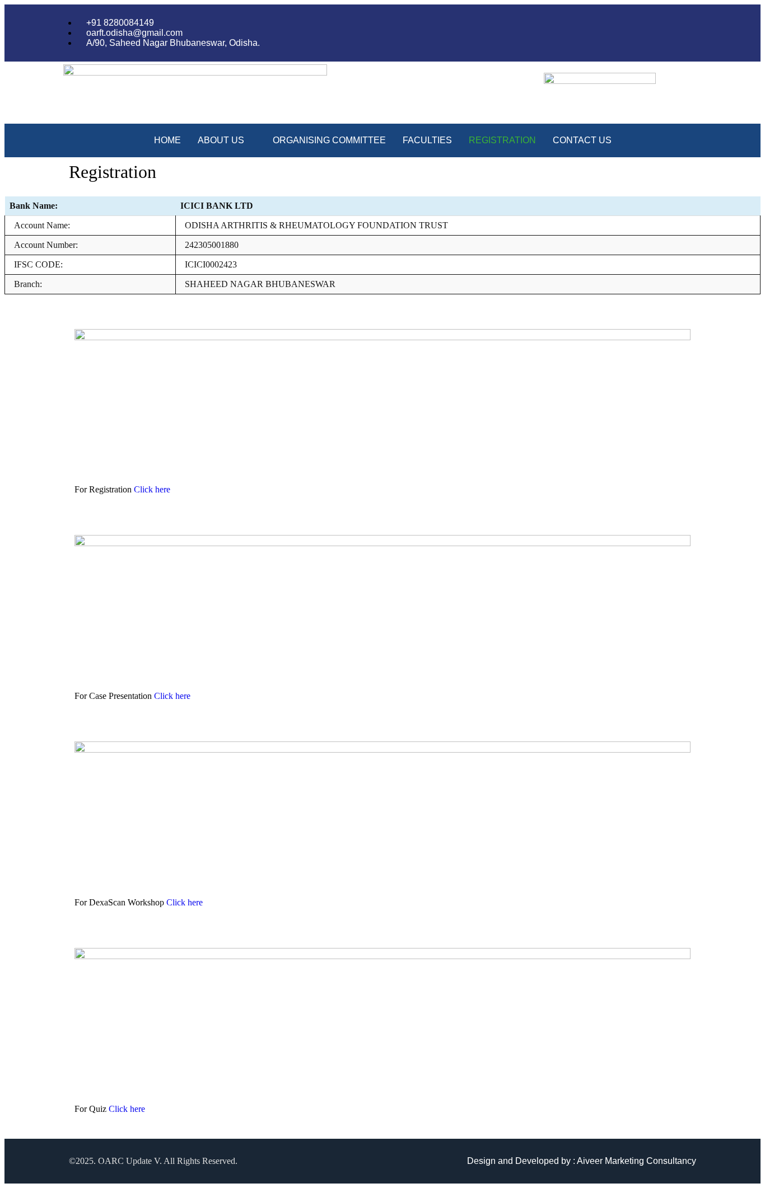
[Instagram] (698, 33)
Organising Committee (329, 140)
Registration (502, 140)
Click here (152, 489)
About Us (221, 140)
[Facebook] (676, 33)
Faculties (427, 140)
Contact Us (582, 140)
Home (167, 140)
